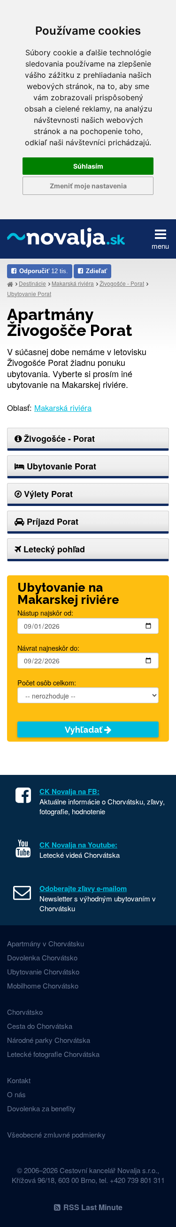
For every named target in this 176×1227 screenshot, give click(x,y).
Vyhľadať (84, 730)
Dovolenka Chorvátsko (42, 957)
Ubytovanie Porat (29, 293)
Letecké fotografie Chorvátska (53, 1054)
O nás (16, 1094)
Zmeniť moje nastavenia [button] (88, 186)
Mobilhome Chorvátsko (42, 985)
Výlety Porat (47, 494)
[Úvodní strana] (10, 284)
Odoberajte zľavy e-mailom (83, 888)
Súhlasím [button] (88, 166)
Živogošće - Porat (121, 283)
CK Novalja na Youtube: (78, 845)
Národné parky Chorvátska (48, 1040)
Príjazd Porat (51, 521)
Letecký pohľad (53, 549)
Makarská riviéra (73, 283)
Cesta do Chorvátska (39, 1026)
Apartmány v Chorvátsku (45, 943)
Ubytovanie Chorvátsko (43, 971)
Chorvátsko (25, 1012)
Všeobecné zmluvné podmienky (56, 1134)
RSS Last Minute (92, 1207)
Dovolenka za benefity (41, 1108)
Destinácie (32, 283)
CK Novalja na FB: (69, 791)
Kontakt (19, 1080)
